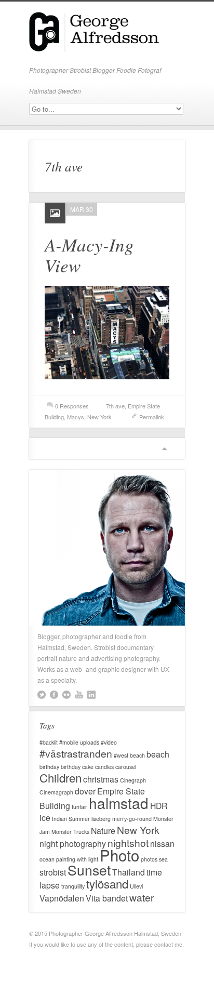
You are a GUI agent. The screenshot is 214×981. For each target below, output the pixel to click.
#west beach (129, 755)
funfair (79, 807)
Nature (103, 830)
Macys (75, 417)
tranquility (73, 886)
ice (44, 817)
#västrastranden (75, 753)
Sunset (89, 870)
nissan (162, 843)
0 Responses (72, 406)
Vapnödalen (61, 898)
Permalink (151, 417)
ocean (47, 859)
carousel (125, 767)
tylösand (107, 884)
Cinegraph (133, 780)
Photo (119, 855)
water (141, 897)
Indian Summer (71, 819)
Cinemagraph (56, 792)
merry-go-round (132, 819)
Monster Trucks (70, 832)
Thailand (128, 872)
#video (109, 742)
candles (104, 767)
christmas (100, 779)
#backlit (48, 742)
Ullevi (136, 886)
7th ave (115, 406)
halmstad (119, 802)
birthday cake (77, 767)
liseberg (101, 819)
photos (149, 859)
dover (85, 791)
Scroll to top (164, 448)
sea (163, 859)
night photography (72, 843)
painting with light (77, 859)
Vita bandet (107, 898)
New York (99, 417)
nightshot (128, 843)
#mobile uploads (79, 742)
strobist (52, 872)
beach (157, 754)
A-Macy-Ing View (89, 254)
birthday (49, 767)
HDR (158, 805)
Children (60, 778)
